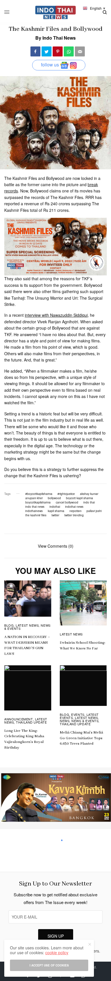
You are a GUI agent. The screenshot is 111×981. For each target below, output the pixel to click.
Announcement (18, 719)
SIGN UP (56, 936)
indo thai (89, 502)
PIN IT (58, 246)
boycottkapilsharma (38, 502)
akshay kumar (89, 493)
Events (77, 714)
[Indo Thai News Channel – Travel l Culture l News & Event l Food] (55, 12)
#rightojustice (66, 493)
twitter (55, 515)
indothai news (74, 506)
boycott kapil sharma (79, 498)
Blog (9, 625)
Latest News (27, 625)
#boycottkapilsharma (38, 493)
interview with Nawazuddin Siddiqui (56, 315)
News (64, 720)
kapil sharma (56, 510)
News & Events (84, 720)
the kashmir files (35, 515)
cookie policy (56, 952)
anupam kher (34, 498)
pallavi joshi (94, 510)
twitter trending (74, 515)
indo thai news (34, 506)
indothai (55, 506)
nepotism (75, 510)
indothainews (34, 510)
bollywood (54, 498)
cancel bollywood (67, 502)
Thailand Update (31, 722)
